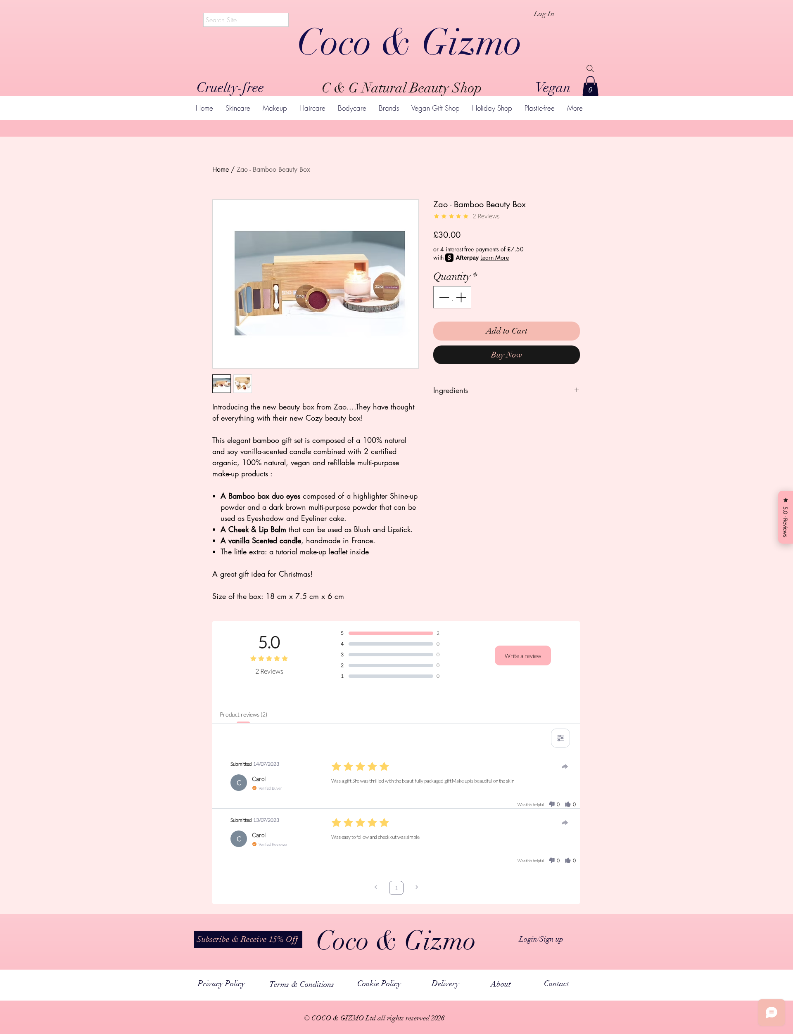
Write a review (523, 655)
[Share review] (565, 766)
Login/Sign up (541, 939)
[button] (590, 86)
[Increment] (461, 297)
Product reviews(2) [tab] (243, 714)
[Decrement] (443, 297)
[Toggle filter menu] (560, 738)
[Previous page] (376, 888)
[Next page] (417, 888)
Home (220, 169)
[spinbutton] (452, 297)
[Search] (590, 68)
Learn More (494, 257)
